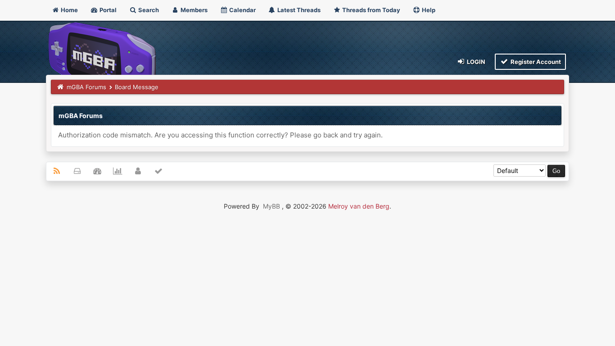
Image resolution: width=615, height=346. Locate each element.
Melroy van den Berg (358, 206)
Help (428, 10)
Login (475, 61)
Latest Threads (298, 10)
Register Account (535, 61)
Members (193, 10)
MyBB (271, 206)
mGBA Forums (86, 87)
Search (148, 10)
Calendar (242, 10)
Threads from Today (370, 10)
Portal (107, 10)
